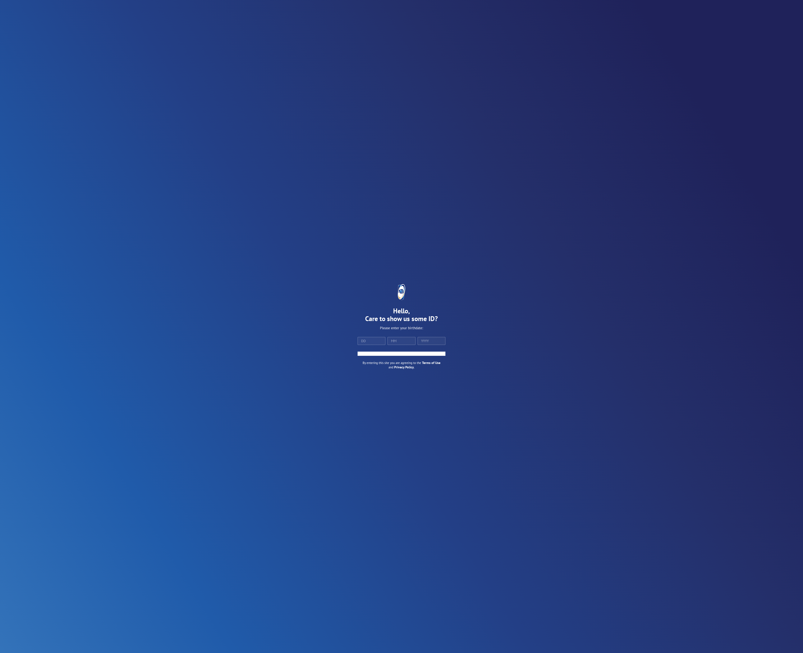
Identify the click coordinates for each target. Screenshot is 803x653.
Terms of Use (431, 363)
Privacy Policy (404, 367)
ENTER (401, 354)
